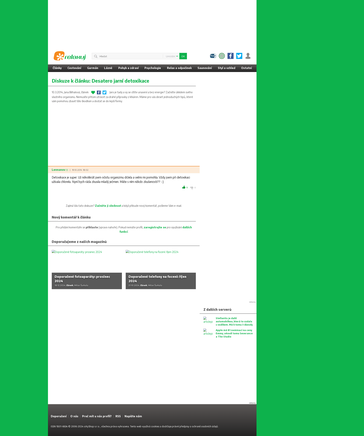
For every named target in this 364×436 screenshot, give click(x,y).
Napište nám (133, 416)
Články (57, 68)
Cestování (74, 68)
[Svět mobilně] (222, 56)
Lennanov (60, 169)
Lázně (108, 68)
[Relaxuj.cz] (70, 56)
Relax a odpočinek (179, 68)
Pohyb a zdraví (128, 68)
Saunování (205, 68)
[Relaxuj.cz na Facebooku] (231, 56)
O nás (74, 416)
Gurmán (92, 68)
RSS (118, 416)
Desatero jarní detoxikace (120, 81)
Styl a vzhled (226, 68)
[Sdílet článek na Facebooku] (99, 92)
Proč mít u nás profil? (97, 416)
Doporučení (59, 416)
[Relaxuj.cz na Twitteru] (239, 56)
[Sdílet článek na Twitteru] (104, 92)
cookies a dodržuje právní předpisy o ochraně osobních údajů (184, 426)
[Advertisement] (286, 57)
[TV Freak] (213, 56)
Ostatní (246, 68)
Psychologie (152, 68)
